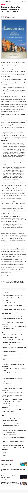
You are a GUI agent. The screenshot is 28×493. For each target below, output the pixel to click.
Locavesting (13, 282)
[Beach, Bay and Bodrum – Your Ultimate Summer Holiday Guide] (23, 464)
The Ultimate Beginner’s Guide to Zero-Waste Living (14, 309)
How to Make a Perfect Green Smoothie (11, 372)
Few (13, 281)
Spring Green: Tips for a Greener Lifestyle (12, 342)
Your (7, 284)
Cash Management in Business (9, 351)
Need (21, 282)
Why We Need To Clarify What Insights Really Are (13, 339)
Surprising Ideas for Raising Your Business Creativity (14, 297)
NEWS (3, 4)
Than (23, 282)
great (16, 281)
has (18, 281)
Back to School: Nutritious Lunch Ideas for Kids (13, 295)
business (10, 281)
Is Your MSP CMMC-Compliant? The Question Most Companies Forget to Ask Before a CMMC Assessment (10, 484)
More (18, 282)
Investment (8, 282)
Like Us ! (4, 452)
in (22, 281)
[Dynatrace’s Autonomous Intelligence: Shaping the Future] (23, 477)
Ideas (21, 281)
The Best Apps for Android (8, 344)
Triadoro (7, 1)
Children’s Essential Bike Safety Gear (10, 337)
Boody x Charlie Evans (7, 300)
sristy (6, 16)
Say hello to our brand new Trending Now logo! (12, 316)
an (7, 281)
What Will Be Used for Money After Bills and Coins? (13, 362)
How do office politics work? (9, 302)
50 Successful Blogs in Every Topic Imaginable (12, 334)
